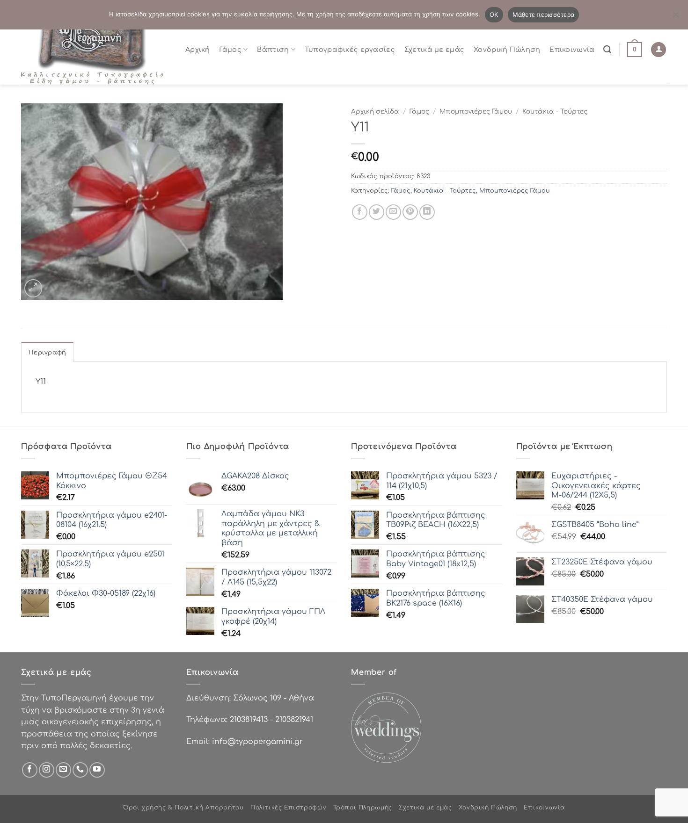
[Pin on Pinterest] (410, 212)
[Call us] (80, 770)
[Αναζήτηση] (607, 49)
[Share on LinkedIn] (427, 212)
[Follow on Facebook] (29, 770)
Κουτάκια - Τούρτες (554, 111)
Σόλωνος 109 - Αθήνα (273, 698)
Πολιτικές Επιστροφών (288, 807)
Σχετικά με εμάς (434, 49)
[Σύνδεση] (658, 50)
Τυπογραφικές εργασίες (350, 49)
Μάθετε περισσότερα (543, 14)
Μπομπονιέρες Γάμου (475, 111)
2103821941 (294, 719)
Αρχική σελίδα (375, 111)
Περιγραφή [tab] (47, 352)
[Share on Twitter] (376, 212)
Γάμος (231, 49)
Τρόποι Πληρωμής (362, 807)
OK (494, 14)
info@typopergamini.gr (257, 741)
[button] (634, 50)
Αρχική (197, 49)
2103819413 (249, 719)
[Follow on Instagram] (46, 770)
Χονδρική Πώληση (507, 49)
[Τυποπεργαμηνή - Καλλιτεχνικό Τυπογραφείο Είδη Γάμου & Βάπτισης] (96, 49)
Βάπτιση (273, 49)
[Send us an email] (63, 770)
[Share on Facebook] (359, 212)
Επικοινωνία (571, 49)
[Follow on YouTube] (97, 770)
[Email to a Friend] (393, 212)
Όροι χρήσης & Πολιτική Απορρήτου (183, 807)
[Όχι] (675, 17)
